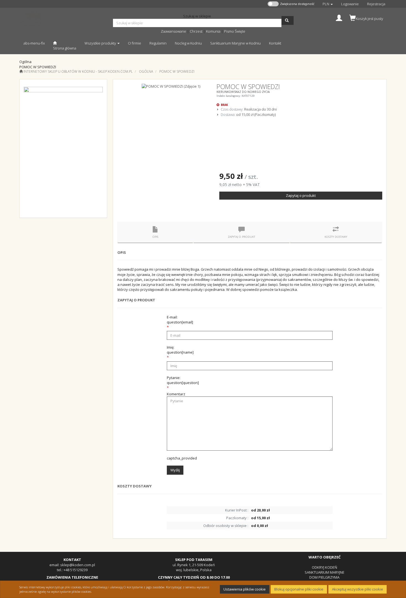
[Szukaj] (287, 20)
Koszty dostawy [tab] (336, 237)
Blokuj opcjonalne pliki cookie (298, 589)
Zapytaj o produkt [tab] (241, 237)
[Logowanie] (339, 17)
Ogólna (146, 71)
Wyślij (175, 470)
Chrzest (196, 31)
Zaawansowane (173, 31)
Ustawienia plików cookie (244, 589)
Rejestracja (376, 3)
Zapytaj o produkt (301, 195)
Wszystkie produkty (101, 43)
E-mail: (180, 320)
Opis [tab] (155, 237)
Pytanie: (183, 380)
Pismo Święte (234, 31)
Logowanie (350, 3)
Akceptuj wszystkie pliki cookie (357, 589)
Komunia (213, 31)
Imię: (180, 350)
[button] (327, 4)
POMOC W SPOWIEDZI (176, 71)
